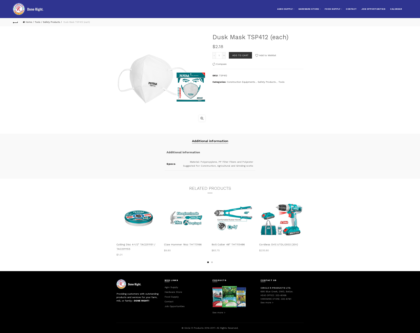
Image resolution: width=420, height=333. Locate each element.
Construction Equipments (241, 82)
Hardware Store (308, 9)
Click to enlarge (202, 118)
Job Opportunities (373, 9)
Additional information (210, 141)
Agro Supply (285, 9)
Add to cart (240, 55)
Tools (37, 22)
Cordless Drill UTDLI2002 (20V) (278, 244)
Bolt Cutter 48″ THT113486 (228, 244)
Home (29, 22)
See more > (218, 312)
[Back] (15, 22)
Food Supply (332, 9)
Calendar (396, 9)
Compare (221, 64)
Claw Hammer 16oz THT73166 (183, 244)
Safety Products (51, 22)
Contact (351, 9)
